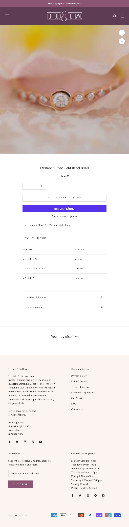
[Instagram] (25, 441)
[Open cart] (122, 16)
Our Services (78, 398)
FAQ (73, 403)
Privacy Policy (79, 375)
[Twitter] (17, 441)
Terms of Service (80, 386)
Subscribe (20, 484)
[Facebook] (9, 441)
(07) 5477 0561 (16, 434)
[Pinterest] (33, 441)
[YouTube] (40, 441)
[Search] (115, 16)
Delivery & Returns (36, 296)
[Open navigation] (7, 15)
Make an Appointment (83, 392)
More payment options (64, 216)
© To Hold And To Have (18, 516)
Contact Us (77, 409)
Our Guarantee (34, 307)
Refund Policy (79, 381)
